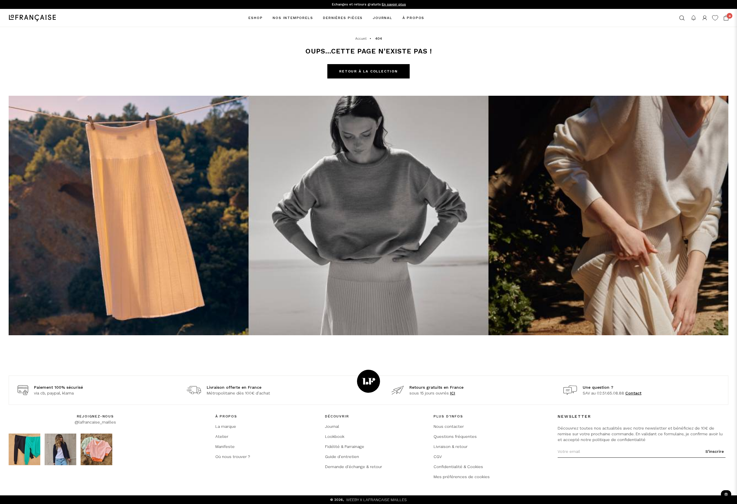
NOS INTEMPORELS (293, 18)
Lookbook (334, 436)
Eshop (255, 18)
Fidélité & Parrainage (344, 446)
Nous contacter (449, 426)
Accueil (360, 39)
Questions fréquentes (455, 436)
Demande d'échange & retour (353, 466)
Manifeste (225, 446)
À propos (413, 18)
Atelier (221, 436)
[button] (682, 18)
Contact (633, 393)
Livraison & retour (451, 446)
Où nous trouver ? (232, 456)
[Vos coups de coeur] (715, 18)
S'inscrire (714, 451)
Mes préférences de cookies (462, 476)
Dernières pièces (343, 18)
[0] (726, 18)
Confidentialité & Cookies (458, 466)
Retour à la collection (368, 71)
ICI (452, 393)
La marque (225, 426)
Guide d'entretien (342, 456)
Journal (382, 18)
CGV (438, 456)
